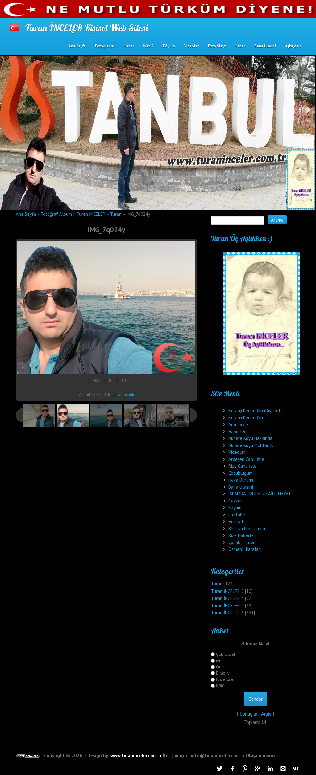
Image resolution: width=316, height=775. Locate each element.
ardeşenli (126, 394)
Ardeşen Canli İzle (246, 459)
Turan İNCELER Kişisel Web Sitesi (86, 28)
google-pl (257, 768)
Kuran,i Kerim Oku (245, 417)
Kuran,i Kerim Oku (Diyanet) (255, 410)
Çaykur (235, 501)
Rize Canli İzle (242, 466)
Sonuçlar (248, 713)
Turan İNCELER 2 (227, 591)
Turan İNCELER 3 (227, 598)
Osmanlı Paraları (244, 549)
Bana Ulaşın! (240, 487)
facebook (232, 768)
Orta (220, 667)
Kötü (220, 685)
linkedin (270, 768)
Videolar (236, 452)
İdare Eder (225, 679)
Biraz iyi (223, 673)
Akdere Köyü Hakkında (250, 438)
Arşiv (266, 713)
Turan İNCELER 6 (227, 613)
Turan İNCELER (91, 214)
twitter (219, 768)
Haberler (237, 431)
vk (295, 768)
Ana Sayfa (26, 214)
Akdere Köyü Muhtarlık (250, 445)
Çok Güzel (225, 654)
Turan (116, 214)
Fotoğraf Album (56, 214)
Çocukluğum (240, 473)
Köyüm (234, 508)
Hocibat (235, 521)
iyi (218, 660)
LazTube (236, 515)
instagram (283, 768)
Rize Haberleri (242, 535)
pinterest (245, 768)
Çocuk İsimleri (242, 542)
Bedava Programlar (247, 528)
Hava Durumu (241, 480)
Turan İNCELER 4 (227, 606)
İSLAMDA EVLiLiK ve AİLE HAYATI (260, 494)
